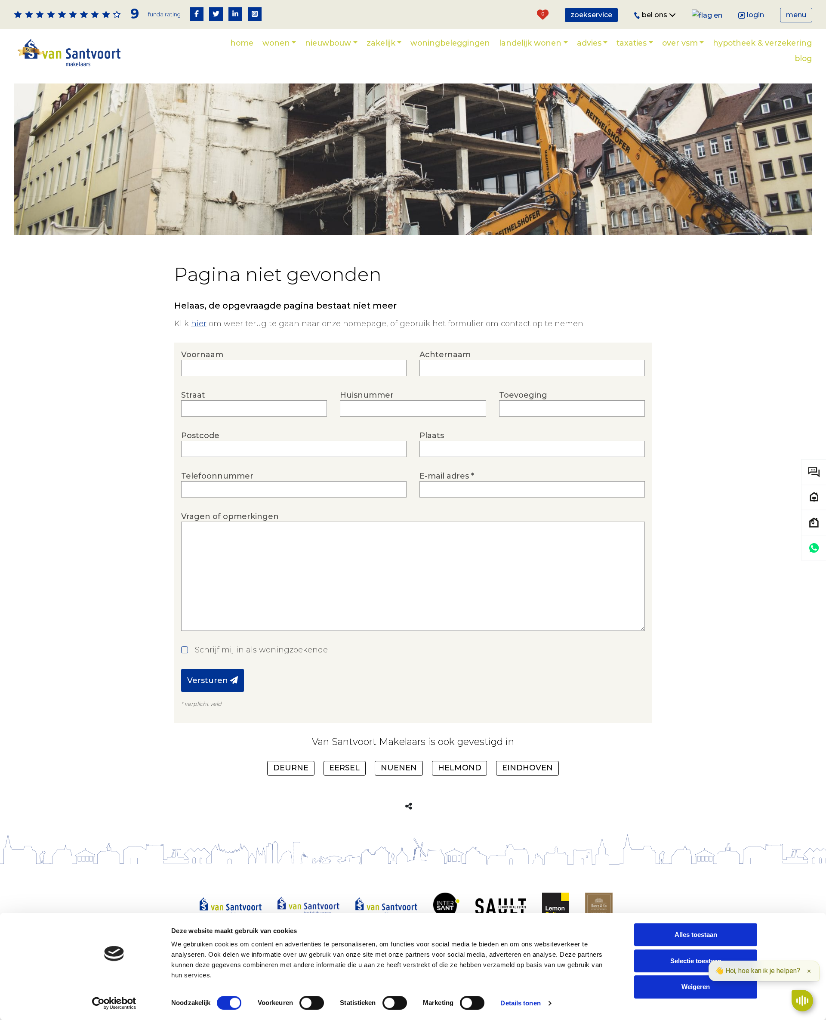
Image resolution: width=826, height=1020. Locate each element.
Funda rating (164, 14)
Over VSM (680, 42)
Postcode (200, 435)
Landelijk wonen (530, 42)
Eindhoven (527, 768)
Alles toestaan (696, 934)
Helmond (459, 768)
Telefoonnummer (217, 476)
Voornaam (202, 354)
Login (755, 15)
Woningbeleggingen (450, 42)
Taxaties (631, 42)
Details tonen (520, 1003)
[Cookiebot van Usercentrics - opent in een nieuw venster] (114, 1003)
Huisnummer (367, 395)
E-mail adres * (446, 476)
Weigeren (695, 987)
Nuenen (399, 768)
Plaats (431, 435)
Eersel (344, 768)
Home (241, 42)
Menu (796, 15)
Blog (803, 58)
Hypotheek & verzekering (762, 42)
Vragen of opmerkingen (230, 516)
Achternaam (445, 354)
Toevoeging (523, 395)
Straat (193, 395)
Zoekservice (591, 15)
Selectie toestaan (695, 960)
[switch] (311, 1003)
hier (198, 323)
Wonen (276, 42)
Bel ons (655, 15)
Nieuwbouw (328, 42)
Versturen (208, 680)
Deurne (290, 768)
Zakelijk (381, 42)
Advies (589, 42)
